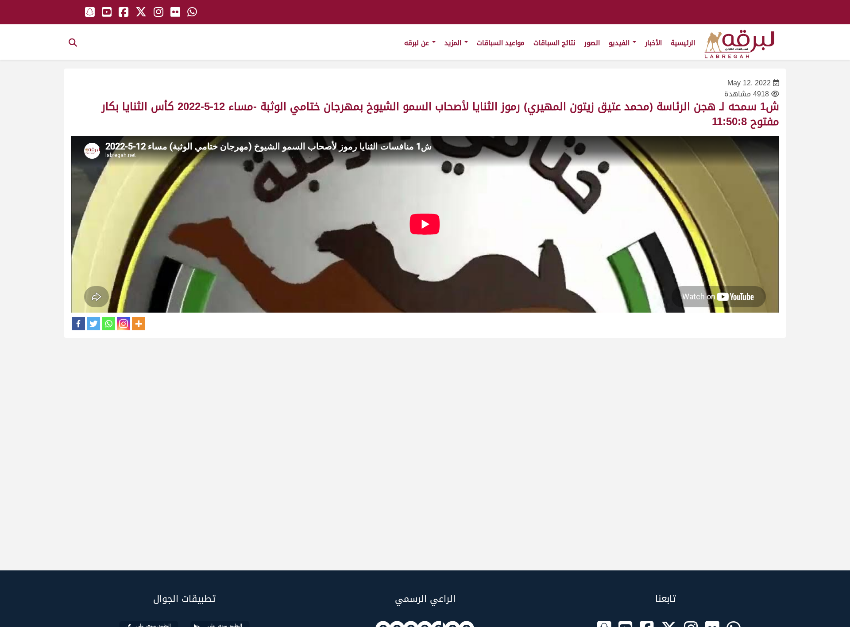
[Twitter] (93, 323)
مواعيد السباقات (501, 43)
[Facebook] (78, 323)
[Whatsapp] (108, 323)
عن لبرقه (417, 43)
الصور (592, 43)
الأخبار (653, 43)
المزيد (454, 43)
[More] (138, 323)
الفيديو (620, 43)
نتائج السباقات (554, 43)
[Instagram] (123, 323)
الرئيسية (683, 43)
